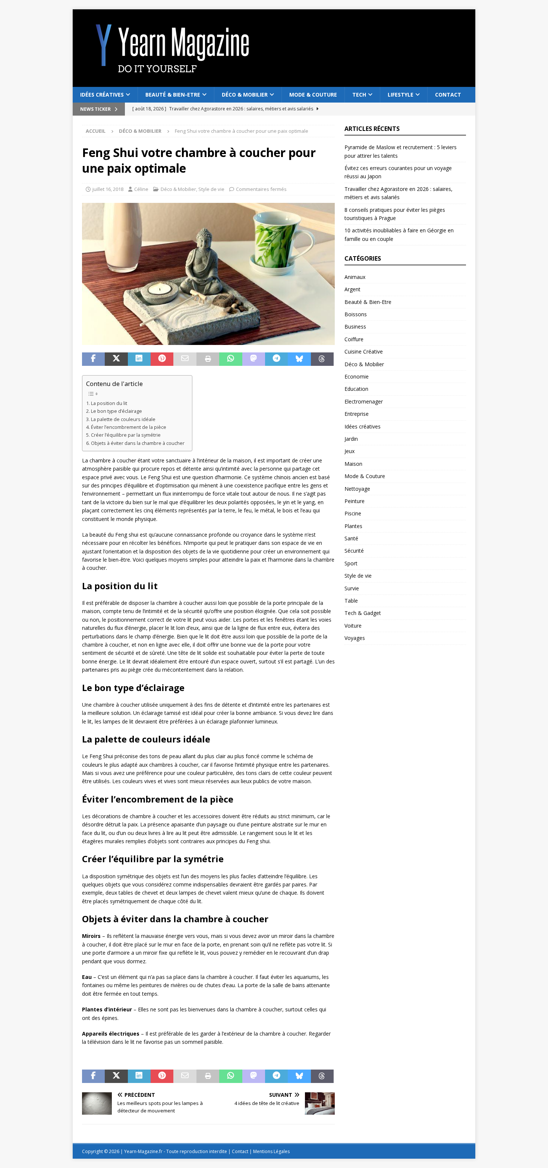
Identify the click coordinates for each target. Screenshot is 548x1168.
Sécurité (354, 550)
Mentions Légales (271, 1151)
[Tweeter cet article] (116, 359)
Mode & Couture (313, 94)
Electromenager (363, 401)
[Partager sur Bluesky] (299, 359)
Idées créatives (102, 94)
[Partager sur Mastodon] (253, 359)
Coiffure (353, 339)
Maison (353, 463)
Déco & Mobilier (245, 94)
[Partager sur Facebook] (93, 359)
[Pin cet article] (162, 359)
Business (355, 326)
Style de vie (211, 189)
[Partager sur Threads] (322, 359)
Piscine (352, 513)
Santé (351, 538)
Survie (351, 588)
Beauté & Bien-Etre (172, 94)
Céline (141, 189)
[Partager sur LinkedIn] (139, 359)
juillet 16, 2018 (107, 189)
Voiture (353, 625)
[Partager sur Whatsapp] (230, 359)
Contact (448, 94)
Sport (351, 563)
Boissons (355, 314)
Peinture (354, 501)
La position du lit (109, 403)
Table (351, 600)
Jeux (349, 451)
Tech (359, 94)
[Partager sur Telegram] (276, 359)
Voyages (354, 637)
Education (356, 388)
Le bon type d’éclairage (116, 411)
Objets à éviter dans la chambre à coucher (138, 443)
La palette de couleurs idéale (123, 419)
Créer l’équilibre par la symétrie (126, 435)
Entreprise (356, 413)
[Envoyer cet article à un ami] (184, 359)
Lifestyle (400, 94)
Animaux (354, 276)
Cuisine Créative (363, 351)
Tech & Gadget (362, 612)
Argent (352, 289)
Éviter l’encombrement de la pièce (128, 427)
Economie (356, 376)
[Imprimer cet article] (207, 359)
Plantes (353, 526)
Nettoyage (357, 488)
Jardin (351, 438)
